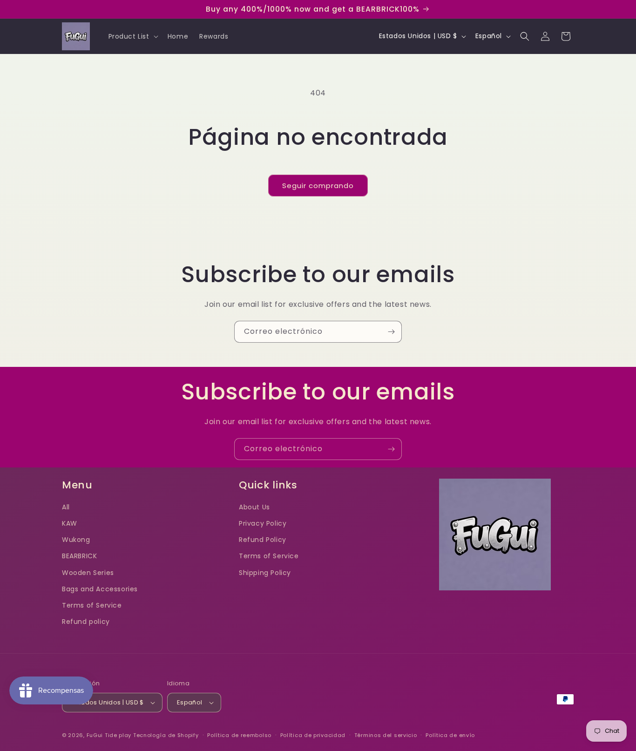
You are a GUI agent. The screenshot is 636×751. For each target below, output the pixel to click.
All (66, 507)
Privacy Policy (262, 523)
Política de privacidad (312, 735)
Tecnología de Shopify (166, 735)
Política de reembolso (239, 735)
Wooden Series (88, 572)
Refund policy (86, 621)
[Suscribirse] (391, 332)
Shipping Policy (265, 572)
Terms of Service (92, 605)
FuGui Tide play (109, 735)
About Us (254, 507)
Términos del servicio (385, 735)
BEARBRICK (79, 556)
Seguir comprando (318, 185)
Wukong (76, 539)
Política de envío (450, 735)
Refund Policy (262, 539)
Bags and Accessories (100, 589)
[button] (132, 36)
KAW (69, 523)
